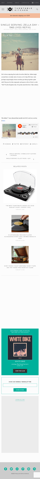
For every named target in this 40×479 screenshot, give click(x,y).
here (3, 120)
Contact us (25, 2)
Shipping (9, 2)
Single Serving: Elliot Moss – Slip (18, 158)
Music (16, 29)
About (17, 2)
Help (2, 2)
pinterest (25, 144)
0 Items (36, 2)
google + (35, 144)
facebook (7, 144)
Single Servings (23, 29)
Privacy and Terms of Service (22, 473)
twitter (16, 144)
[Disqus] (20, 299)
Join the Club (20, 371)
